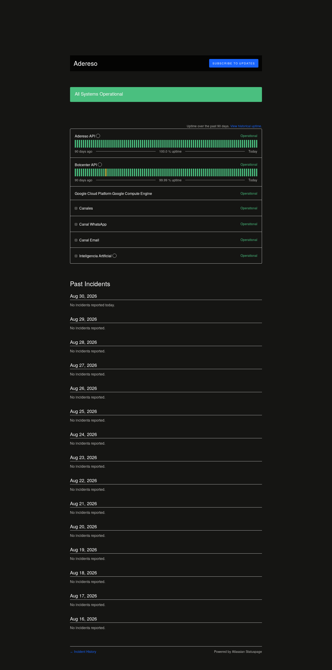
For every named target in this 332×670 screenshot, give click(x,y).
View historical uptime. (246, 126)
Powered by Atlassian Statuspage (238, 651)
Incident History (83, 651)
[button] (233, 63)
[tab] (75, 144)
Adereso (86, 63)
